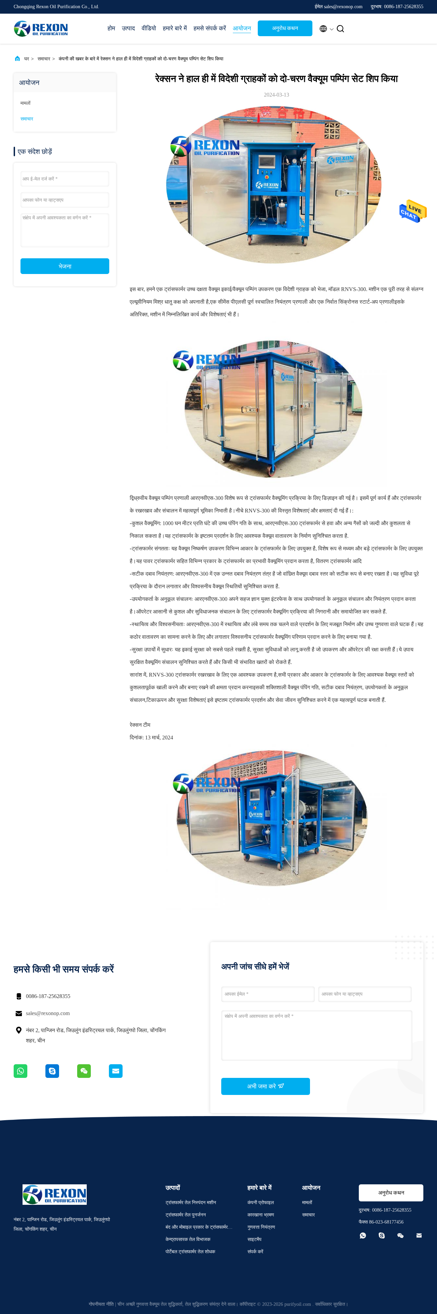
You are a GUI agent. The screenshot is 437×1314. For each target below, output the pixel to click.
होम (111, 28)
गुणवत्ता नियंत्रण (261, 1227)
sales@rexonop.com (48, 1013)
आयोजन (242, 28)
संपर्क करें (255, 1251)
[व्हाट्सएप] (29, 1076)
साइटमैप (255, 1239)
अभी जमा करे (262, 1086)
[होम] (41, 28)
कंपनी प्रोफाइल (261, 1202)
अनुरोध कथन (285, 28)
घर (26, 58)
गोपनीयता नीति (101, 1304)
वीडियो (149, 28)
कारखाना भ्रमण (261, 1214)
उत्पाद (128, 28)
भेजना (65, 266)
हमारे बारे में (175, 28)
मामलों (25, 103)
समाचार (44, 58)
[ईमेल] (124, 1076)
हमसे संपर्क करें (210, 28)
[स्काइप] (61, 1076)
